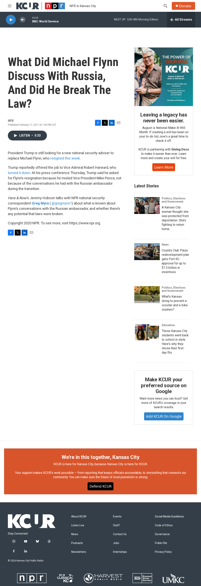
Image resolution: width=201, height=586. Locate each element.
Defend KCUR (100, 486)
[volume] (22, 19)
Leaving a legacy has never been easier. (163, 118)
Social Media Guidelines (169, 516)
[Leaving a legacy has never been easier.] (163, 77)
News (165, 244)
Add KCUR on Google (164, 416)
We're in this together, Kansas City (100, 457)
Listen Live (77, 525)
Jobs (116, 543)
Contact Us (120, 534)
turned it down (19, 173)
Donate (185, 6)
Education (168, 325)
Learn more (163, 167)
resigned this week (65, 158)
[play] (11, 19)
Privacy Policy (163, 551)
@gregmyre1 (62, 203)
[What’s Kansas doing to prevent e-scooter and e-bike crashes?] (147, 294)
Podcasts (77, 543)
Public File (161, 543)
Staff (116, 525)
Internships (120, 551)
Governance (162, 534)
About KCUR (78, 516)
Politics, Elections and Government (173, 200)
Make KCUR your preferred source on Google (163, 385)
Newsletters (78, 551)
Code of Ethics (164, 525)
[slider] (28, 19)
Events (117, 516)
